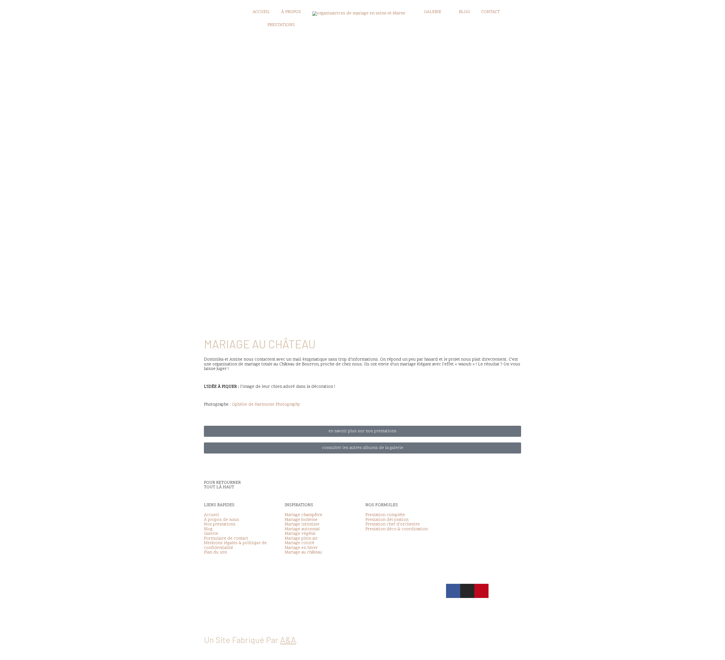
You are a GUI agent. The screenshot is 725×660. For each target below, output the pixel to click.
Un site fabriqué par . (251, 640)
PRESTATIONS (281, 25)
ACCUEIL (261, 12)
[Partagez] (59, 651)
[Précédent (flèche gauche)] (11, 657)
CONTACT (490, 12)
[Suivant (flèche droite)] (35, 657)
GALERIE (432, 12)
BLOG (464, 12)
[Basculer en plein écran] (35, 651)
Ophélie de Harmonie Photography (266, 405)
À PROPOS (291, 12)
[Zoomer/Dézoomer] (11, 651)
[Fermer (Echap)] (82, 651)
